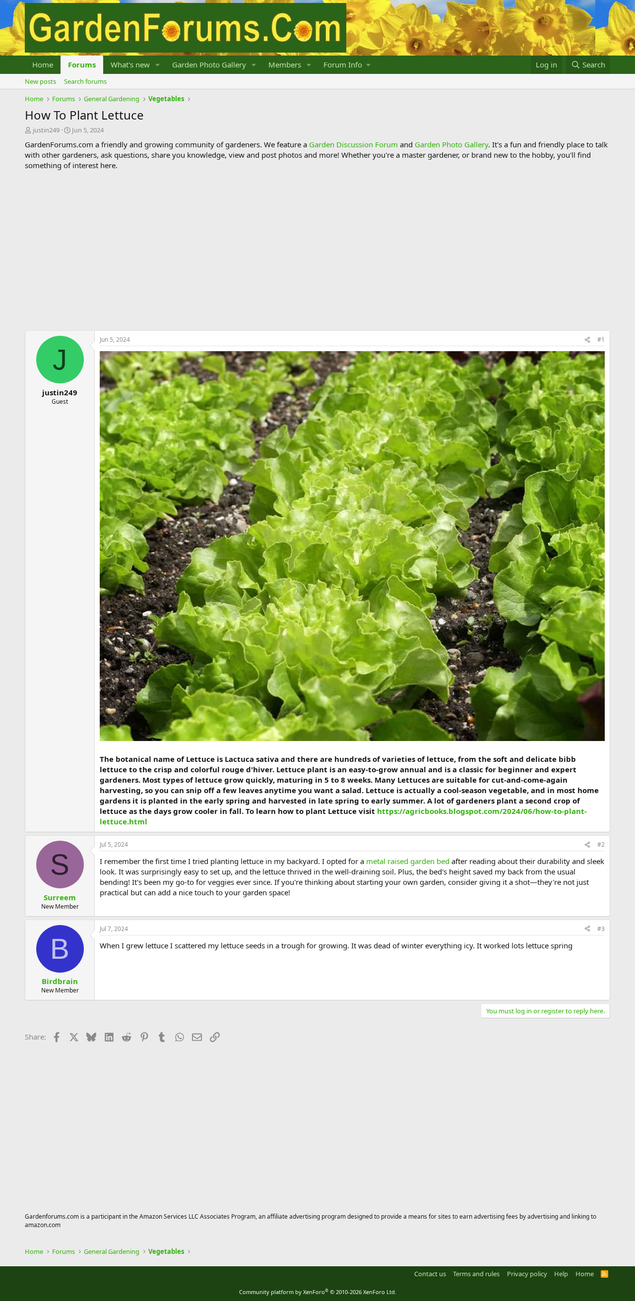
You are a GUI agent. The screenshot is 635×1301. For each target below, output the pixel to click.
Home (42, 64)
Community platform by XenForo (317, 1292)
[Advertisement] (317, 250)
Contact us (430, 1273)
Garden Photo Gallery (209, 64)
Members (284, 64)
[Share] (587, 340)
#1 (601, 339)
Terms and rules (476, 1273)
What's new (130, 64)
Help (561, 1273)
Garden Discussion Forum (353, 144)
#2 (601, 844)
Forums (82, 64)
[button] (158, 65)
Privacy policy (527, 1273)
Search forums (85, 81)
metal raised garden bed (407, 861)
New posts (40, 81)
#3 (601, 929)
